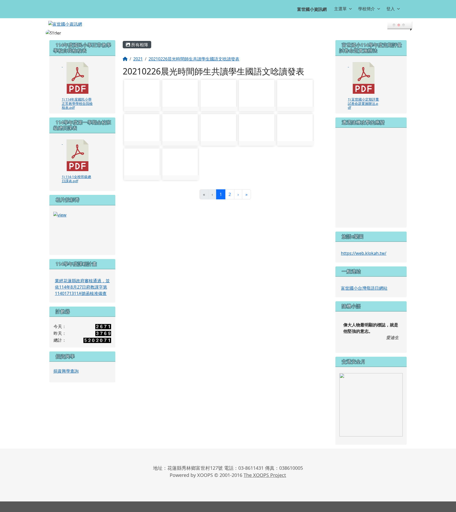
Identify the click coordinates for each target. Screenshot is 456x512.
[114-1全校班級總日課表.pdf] (77, 155)
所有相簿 (139, 45)
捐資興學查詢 (66, 371)
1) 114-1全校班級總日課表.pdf (76, 178)
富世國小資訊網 (312, 9)
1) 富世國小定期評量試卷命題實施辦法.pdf (363, 103)
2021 (138, 59)
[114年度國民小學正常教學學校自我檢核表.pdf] (77, 78)
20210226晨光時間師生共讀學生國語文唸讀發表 (194, 59)
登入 (390, 9)
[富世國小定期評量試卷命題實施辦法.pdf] (363, 78)
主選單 (340, 9)
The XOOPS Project (265, 475)
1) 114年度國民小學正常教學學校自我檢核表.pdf (77, 103)
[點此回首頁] (228, 33)
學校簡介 (366, 9)
